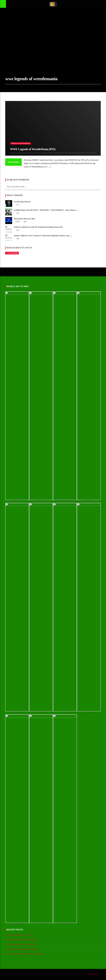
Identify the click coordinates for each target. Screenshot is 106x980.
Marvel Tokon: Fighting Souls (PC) (21, 940)
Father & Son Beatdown (20, 143)
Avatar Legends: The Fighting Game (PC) (24, 954)
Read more (13, 162)
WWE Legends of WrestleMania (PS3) (32, 149)
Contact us (93, 974)
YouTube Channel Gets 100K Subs (21, 944)
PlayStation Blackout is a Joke (19, 935)
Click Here (12, 253)
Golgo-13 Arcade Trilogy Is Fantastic (22, 949)
